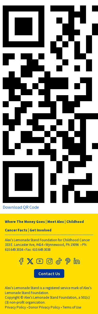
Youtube (40, 261)
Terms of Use (72, 307)
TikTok (58, 261)
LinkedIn (77, 261)
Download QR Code (21, 207)
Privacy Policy (15, 307)
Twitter (30, 261)
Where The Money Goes (25, 221)
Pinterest (67, 261)
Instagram (49, 261)
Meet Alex (55, 221)
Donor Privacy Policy (44, 307)
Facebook (21, 261)
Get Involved (40, 230)
